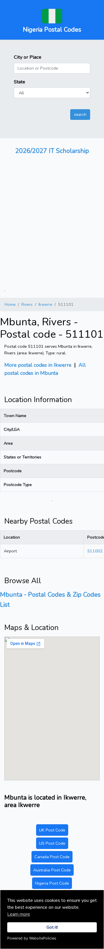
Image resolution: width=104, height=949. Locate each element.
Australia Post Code (52, 870)
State (19, 81)
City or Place (27, 57)
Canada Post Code (52, 857)
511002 (95, 551)
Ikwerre (45, 304)
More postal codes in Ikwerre (37, 365)
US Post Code (52, 843)
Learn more (18, 914)
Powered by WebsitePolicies (31, 938)
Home (10, 304)
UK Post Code (52, 830)
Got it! (52, 927)
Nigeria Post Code (52, 883)
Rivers (27, 304)
